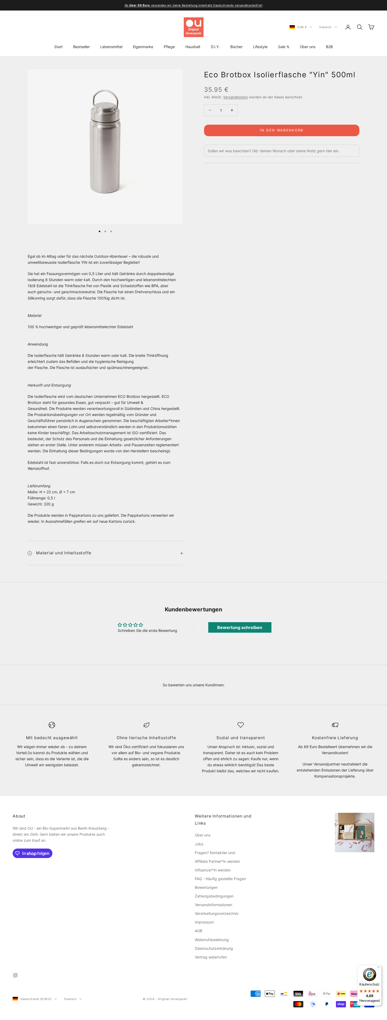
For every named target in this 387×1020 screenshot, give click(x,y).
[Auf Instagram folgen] (15, 975)
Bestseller (81, 46)
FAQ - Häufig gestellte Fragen (220, 878)
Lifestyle (260, 46)
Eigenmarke (143, 46)
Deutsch (325, 27)
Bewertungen (206, 887)
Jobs (199, 844)
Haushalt (192, 46)
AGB (198, 930)
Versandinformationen (213, 904)
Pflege (169, 46)
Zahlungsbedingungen (214, 896)
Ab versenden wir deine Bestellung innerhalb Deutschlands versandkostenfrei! (193, 5)
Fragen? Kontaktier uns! (215, 852)
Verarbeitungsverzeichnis (216, 913)
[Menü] (378, 968)
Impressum (204, 922)
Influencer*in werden (213, 870)
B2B (329, 46)
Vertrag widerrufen (211, 957)
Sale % (283, 46)
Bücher (236, 46)
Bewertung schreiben (239, 627)
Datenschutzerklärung (214, 948)
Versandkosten (235, 97)
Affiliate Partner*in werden (217, 861)
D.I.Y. (215, 46)
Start (58, 46)
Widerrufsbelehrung (212, 939)
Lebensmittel (111, 46)
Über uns (307, 46)
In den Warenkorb (281, 130)
